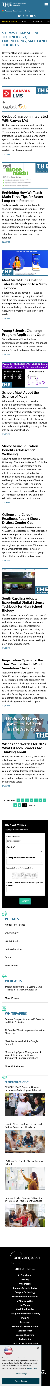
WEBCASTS (13, 980)
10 (24, 805)
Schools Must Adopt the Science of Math (20, 394)
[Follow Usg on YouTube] (31, 16)
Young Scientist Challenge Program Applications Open (23, 332)
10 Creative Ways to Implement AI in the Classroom (25, 1032)
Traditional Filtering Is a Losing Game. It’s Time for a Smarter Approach (23, 988)
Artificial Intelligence (15, 924)
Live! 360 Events (25, 1300)
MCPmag (25, 1305)
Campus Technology (25, 1292)
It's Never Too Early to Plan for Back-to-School (24, 1162)
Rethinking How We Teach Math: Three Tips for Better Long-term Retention (22, 196)
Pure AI (25, 1317)
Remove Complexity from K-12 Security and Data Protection (24, 1021)
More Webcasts (13, 998)
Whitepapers (16, 1013)
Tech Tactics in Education (25, 1343)
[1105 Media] (25, 1269)
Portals (12, 918)
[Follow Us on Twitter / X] (27, 16)
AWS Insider (25, 1283)
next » (32, 805)
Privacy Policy (27, 867)
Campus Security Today (25, 1287)
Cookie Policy (32, 1368)
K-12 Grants (38, 22)
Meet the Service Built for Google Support (21, 1043)
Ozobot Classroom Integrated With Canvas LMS (25, 118)
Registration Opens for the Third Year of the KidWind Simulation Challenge (22, 664)
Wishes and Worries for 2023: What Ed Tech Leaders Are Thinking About (24, 747)
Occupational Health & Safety (25, 1313)
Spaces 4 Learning (25, 1334)
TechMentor (25, 1339)
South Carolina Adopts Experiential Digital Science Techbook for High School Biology (23, 604)
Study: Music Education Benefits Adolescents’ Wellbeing (20, 450)
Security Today (25, 1330)
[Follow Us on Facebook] (23, 16)
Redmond (25, 1322)
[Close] (38, 1348)
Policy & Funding (13, 948)
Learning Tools (12, 940)
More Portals (11, 965)
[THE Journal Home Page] (14, 4)
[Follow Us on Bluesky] (19, 16)
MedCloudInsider (25, 1309)
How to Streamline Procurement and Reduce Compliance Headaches (23, 1125)
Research (9, 957)
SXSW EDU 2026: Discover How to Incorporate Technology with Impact (23, 1089)
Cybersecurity (11, 932)
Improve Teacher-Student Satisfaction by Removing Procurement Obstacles (24, 1199)
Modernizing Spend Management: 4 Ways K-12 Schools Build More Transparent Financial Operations (23, 1055)
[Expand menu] (46, 5)
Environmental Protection (25, 1296)
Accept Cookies (21, 1381)
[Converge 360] (25, 1258)
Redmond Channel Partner (25, 1326)
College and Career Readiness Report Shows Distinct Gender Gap (21, 518)
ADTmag (25, 1279)
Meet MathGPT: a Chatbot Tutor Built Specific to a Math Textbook (24, 284)
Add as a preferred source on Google (17, 11)
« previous (9, 800)
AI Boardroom (25, 1275)
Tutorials (25, 22)
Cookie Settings (21, 1373)
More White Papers (14, 1066)
